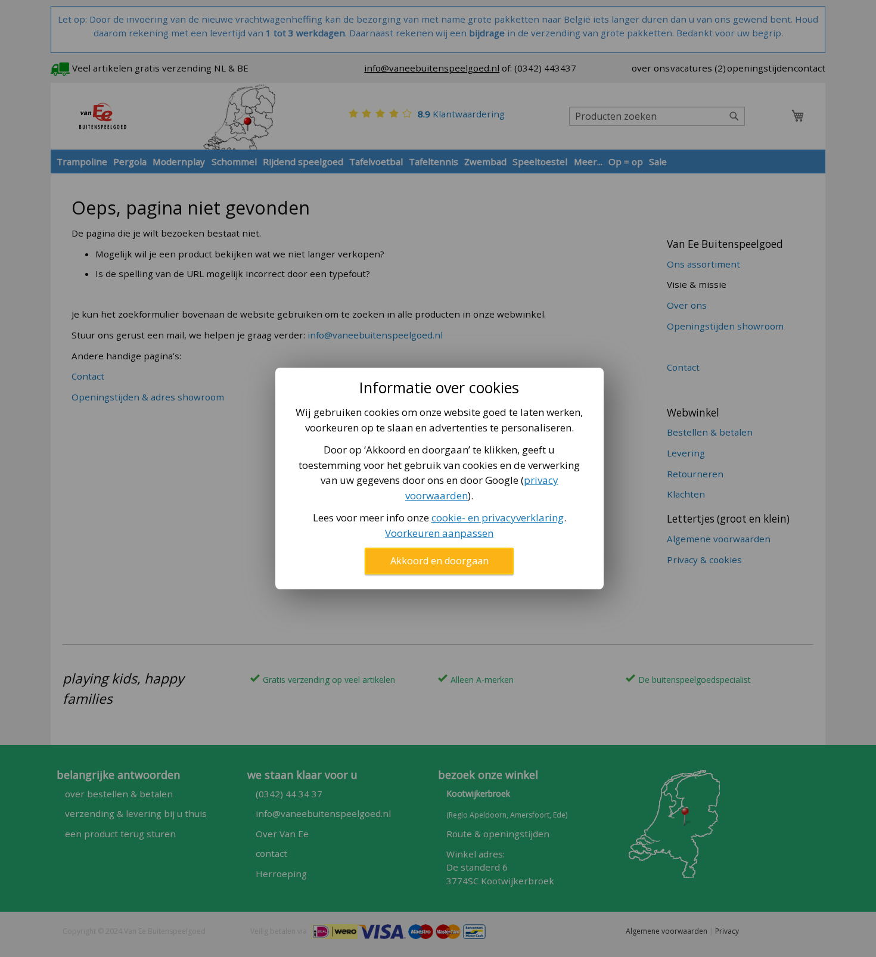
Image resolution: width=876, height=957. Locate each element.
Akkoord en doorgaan (439, 560)
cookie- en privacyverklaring (497, 517)
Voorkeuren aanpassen (439, 533)
